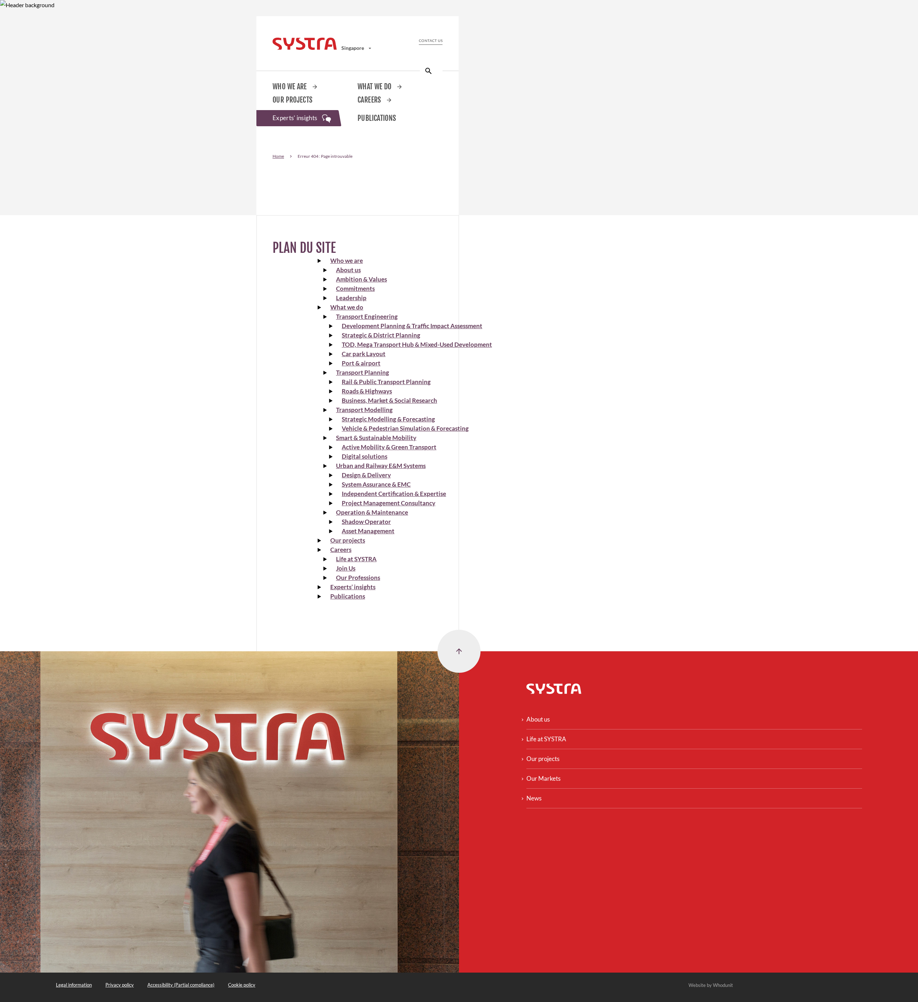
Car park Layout (363, 354)
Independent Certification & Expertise (394, 493)
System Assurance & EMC (376, 484)
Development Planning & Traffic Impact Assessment (412, 326)
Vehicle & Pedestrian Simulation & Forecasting (405, 428)
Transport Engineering (367, 316)
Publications (377, 118)
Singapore (353, 48)
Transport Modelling (364, 409)
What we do (375, 86)
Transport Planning (362, 372)
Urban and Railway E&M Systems (381, 465)
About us (348, 270)
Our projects (293, 99)
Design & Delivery (366, 475)
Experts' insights (295, 118)
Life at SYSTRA (356, 559)
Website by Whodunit (710, 985)
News (533, 798)
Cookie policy (241, 985)
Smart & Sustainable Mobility (376, 437)
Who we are (290, 86)
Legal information (74, 985)
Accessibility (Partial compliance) (180, 985)
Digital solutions (364, 456)
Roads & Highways (367, 391)
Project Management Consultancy (388, 503)
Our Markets (543, 778)
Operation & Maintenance (372, 512)
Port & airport (361, 363)
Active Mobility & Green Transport (389, 447)
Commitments (355, 288)
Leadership (351, 298)
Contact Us (431, 40)
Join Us (345, 568)
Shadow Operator (366, 521)
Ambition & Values (361, 279)
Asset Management (368, 531)
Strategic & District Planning (381, 335)
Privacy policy (119, 985)
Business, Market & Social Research (389, 400)
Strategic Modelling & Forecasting (388, 419)
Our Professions (358, 577)
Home (278, 156)
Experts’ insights (352, 587)
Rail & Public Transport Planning (386, 382)
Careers (370, 99)
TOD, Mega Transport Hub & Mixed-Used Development (417, 344)
